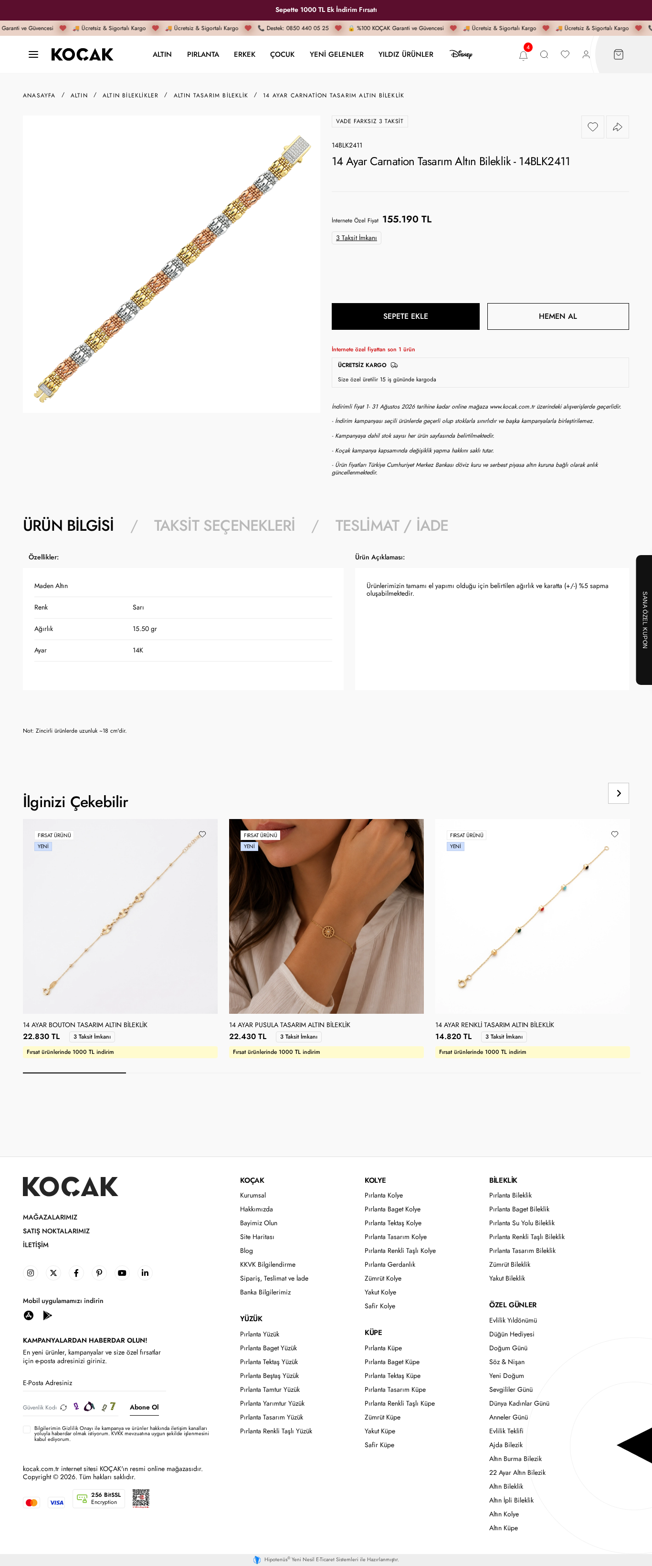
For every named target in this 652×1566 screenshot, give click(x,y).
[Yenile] (63, 1407)
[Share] (617, 127)
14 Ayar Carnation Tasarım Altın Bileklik (333, 95)
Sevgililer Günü (511, 1389)
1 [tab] (74, 1073)
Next (618, 793)
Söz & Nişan (507, 1361)
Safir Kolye (380, 1306)
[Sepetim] (618, 55)
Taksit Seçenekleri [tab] (224, 525)
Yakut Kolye (380, 1292)
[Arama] (544, 55)
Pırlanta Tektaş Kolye (393, 1223)
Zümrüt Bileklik (509, 1264)
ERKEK (244, 54)
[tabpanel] (326, 647)
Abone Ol (144, 1407)
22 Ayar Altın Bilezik (517, 1472)
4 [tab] (383, 1073)
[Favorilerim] (565, 55)
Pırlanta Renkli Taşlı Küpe (400, 1403)
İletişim (36, 1245)
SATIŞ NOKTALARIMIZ (56, 1231)
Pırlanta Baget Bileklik (519, 1209)
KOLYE (375, 1180)
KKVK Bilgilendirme (267, 1264)
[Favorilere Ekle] (592, 127)
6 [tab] (589, 1073)
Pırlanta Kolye (384, 1195)
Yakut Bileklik (507, 1278)
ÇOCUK (282, 54)
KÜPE (373, 1332)
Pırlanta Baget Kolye (393, 1209)
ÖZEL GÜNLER (512, 1305)
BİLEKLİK (503, 1180)
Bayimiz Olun (258, 1223)
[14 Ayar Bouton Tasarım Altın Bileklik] (120, 916)
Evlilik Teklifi (506, 1431)
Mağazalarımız (50, 1217)
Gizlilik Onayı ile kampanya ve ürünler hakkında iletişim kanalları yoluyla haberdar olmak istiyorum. (120, 1430)
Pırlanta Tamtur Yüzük (270, 1389)
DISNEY (461, 54)
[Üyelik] (586, 55)
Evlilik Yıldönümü (513, 1320)
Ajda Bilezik (506, 1445)
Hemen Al (558, 316)
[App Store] (28, 1314)
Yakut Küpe (380, 1431)
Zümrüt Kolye (383, 1278)
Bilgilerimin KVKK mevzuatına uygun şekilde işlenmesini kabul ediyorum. (121, 1434)
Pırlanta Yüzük (259, 1334)
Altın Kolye (504, 1514)
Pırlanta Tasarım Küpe (395, 1389)
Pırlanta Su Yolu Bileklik (522, 1223)
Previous (582, 793)
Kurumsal (253, 1195)
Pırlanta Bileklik (510, 1195)
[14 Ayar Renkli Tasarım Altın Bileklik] (532, 916)
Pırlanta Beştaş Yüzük (269, 1375)
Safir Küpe (379, 1445)
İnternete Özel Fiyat (355, 220)
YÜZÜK (251, 1318)
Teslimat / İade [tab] (392, 525)
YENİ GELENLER (337, 54)
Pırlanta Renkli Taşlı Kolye (400, 1250)
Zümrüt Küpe (382, 1417)
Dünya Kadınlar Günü (519, 1403)
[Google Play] (47, 1314)
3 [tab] (280, 1073)
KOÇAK (252, 1180)
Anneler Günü (508, 1417)
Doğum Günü (508, 1348)
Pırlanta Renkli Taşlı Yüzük (276, 1431)
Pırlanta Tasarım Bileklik (522, 1250)
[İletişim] (33, 55)
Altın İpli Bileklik (511, 1500)
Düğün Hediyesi (512, 1334)
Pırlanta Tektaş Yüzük (269, 1361)
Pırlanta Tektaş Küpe (393, 1375)
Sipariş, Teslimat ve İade (274, 1278)
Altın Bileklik (506, 1486)
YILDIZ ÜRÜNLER (406, 54)
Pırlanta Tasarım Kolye (396, 1236)
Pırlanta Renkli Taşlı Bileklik (527, 1236)
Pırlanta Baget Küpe (392, 1361)
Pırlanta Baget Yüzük (268, 1348)
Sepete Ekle (405, 316)
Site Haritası (257, 1236)
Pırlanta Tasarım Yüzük (271, 1417)
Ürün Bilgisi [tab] (68, 525)
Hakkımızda (256, 1209)
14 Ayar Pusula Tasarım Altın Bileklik (289, 1025)
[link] (30, 1273)
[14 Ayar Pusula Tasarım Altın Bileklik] (326, 916)
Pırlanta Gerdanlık (390, 1264)
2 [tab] (177, 1073)
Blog (246, 1250)
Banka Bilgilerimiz (265, 1292)
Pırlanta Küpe (383, 1348)
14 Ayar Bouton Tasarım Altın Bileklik (85, 1025)
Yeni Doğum (506, 1375)
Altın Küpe (503, 1528)
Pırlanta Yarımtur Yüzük (272, 1403)
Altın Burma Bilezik (515, 1458)
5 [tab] (486, 1073)
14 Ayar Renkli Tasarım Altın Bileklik (494, 1025)
